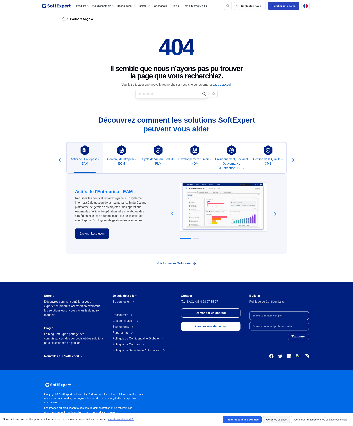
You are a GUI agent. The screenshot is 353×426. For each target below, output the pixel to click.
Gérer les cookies (276, 419)
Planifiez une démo (284, 5)
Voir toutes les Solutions (174, 263)
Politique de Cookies (126, 344)
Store (48, 295)
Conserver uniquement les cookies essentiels (320, 419)
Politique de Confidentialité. (267, 301)
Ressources (120, 314)
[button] (306, 6)
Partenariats (159, 5)
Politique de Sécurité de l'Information (136, 350)
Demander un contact (211, 312)
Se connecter (121, 301)
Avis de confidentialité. (121, 419)
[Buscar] (228, 6)
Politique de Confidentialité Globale (136, 338)
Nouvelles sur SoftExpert (61, 356)
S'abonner (298, 336)
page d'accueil (222, 84)
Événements (121, 326)
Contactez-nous (251, 5)
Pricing (175, 5)
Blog (47, 328)
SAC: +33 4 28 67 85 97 (202, 301)
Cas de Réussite (123, 320)
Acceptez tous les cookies (242, 419)
